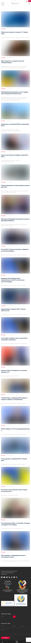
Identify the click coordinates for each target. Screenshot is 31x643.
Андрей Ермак (5, 66)
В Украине (3, 57)
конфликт (13, 160)
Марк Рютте (20, 97)
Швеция (24, 254)
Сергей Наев (26, 560)
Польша (15, 191)
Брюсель (9, 37)
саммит (20, 314)
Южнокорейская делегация (13, 100)
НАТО (18, 37)
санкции (27, 37)
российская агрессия (7, 130)
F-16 (3, 191)
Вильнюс (4, 224)
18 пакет (4, 37)
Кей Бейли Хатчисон (16, 464)
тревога (4, 192)
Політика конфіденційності (7, 572)
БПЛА (3, 129)
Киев (16, 343)
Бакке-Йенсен (14, 560)
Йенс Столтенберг (17, 285)
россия (22, 37)
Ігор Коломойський (11, 403)
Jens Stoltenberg (6, 434)
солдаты (23, 98)
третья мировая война (7, 161)
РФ (25, 434)
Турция (19, 254)
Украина (23, 67)
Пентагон (4, 98)
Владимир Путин (6, 160)
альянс (3, 254)
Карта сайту (4, 574)
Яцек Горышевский (11, 192)
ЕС (13, 129)
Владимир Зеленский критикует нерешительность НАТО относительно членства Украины (13, 280)
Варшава (4, 403)
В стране (3, 120)
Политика (3, 367)
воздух (6, 191)
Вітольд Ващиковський (7, 376)
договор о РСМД (15, 434)
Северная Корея (16, 67)
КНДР (11, 66)
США (14, 130)
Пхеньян (25, 66)
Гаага (14, 37)
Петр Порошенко (19, 528)
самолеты (25, 191)
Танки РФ (24, 403)
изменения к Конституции (8, 495)
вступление (9, 254)
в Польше (3, 28)
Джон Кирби (9, 129)
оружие (20, 66)
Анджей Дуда (5, 314)
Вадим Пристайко (6, 464)
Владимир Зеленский (7, 97)
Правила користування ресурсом (9, 571)
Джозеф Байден (23, 224)
